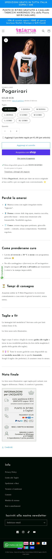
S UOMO (23, 115)
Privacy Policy (11, 472)
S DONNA (25, 109)
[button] (3, 31)
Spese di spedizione (18, 100)
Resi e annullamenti (12, 506)
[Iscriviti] (44, 522)
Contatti (8, 495)
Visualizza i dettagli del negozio (17, 172)
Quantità (5, 126)
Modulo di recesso (12, 500)
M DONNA (41, 109)
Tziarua (11, 552)
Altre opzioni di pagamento (26, 158)
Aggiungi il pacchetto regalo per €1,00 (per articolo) (27, 138)
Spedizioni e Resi (12, 483)
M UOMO (38, 115)
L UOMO (8, 121)
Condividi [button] (8, 447)
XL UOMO (23, 121)
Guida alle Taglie (12, 478)
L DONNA (9, 115)
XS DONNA (10, 109)
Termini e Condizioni (13, 489)
